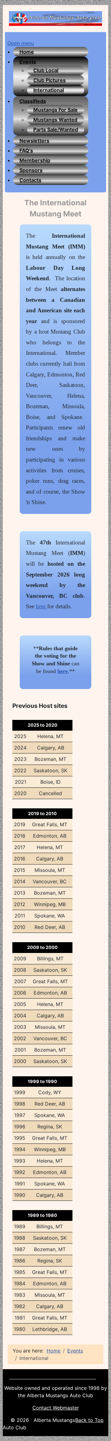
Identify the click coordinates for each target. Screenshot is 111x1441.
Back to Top (89, 1420)
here (41, 606)
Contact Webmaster (55, 1408)
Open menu (20, 43)
